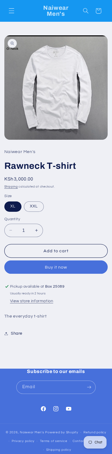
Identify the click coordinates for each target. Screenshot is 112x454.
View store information (31, 301)
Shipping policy (58, 449)
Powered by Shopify (61, 432)
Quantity (12, 219)
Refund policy (94, 432)
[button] (11, 11)
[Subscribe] (89, 387)
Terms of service (53, 441)
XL (12, 206)
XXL (34, 206)
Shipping (11, 186)
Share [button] (16, 333)
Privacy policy (23, 441)
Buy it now (56, 267)
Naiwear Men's (32, 432)
